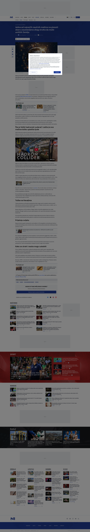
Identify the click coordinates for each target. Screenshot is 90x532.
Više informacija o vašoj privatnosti (44, 63)
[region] (45, 64)
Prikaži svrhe (33, 72)
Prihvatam (57, 72)
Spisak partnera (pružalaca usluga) (35, 68)
